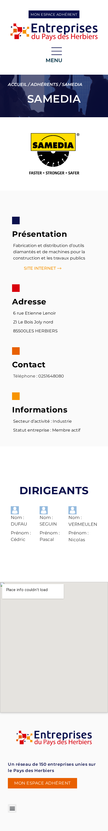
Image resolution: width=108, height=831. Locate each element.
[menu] (56, 51)
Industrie (62, 421)
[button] (12, 808)
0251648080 (51, 376)
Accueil (17, 84)
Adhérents (44, 84)
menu (54, 60)
